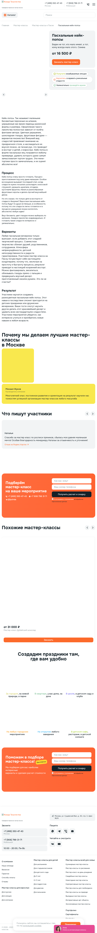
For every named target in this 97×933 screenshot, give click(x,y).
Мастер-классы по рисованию (78, 868)
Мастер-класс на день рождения (79, 872)
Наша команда (7, 866)
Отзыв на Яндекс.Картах (15, 444)
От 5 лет (37, 880)
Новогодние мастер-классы (77, 880)
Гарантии (5, 874)
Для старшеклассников (43, 868)
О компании (7, 861)
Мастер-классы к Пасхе (43, 25)
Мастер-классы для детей (46, 860)
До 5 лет (37, 876)
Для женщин (7, 896)
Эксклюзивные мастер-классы (78, 904)
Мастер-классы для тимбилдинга (79, 888)
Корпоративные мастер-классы (78, 884)
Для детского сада (41, 872)
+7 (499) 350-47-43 (53, 3)
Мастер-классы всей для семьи (80, 860)
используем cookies (32, 925)
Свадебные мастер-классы (76, 876)
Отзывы (5, 882)
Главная (5, 25)
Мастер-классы (20, 25)
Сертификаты (72, 914)
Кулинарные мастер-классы (77, 864)
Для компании (7, 900)
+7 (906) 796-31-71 (74, 3)
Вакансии (5, 870)
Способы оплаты (8, 877)
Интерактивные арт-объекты (77, 900)
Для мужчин (6, 892)
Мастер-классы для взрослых (15, 888)
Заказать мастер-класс (66, 62)
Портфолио (71, 910)
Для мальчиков (40, 892)
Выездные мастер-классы (76, 896)
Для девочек (39, 888)
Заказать (48, 640)
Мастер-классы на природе (77, 892)
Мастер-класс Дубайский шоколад (20, 630)
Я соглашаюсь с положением (64, 499)
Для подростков (40, 884)
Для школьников (40, 864)
